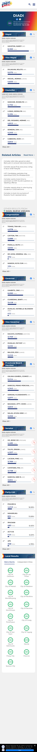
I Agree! (19, 750)
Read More (29, 155)
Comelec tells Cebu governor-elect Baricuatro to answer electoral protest (18, 162)
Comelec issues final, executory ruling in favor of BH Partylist (18, 168)
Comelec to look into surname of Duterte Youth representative (16, 194)
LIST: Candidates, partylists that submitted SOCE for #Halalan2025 (17, 174)
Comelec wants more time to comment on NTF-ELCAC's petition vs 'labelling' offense (18, 181)
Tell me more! (28, 748)
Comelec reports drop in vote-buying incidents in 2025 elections (18, 188)
